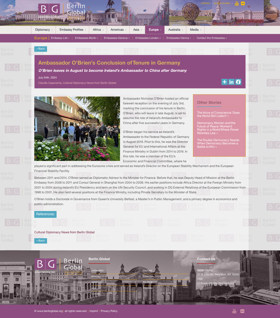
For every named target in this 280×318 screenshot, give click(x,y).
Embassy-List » (60, 38)
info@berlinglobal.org (221, 283)
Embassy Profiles (71, 30)
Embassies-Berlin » (86, 38)
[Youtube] (237, 3)
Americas (117, 30)
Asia (136, 30)
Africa (97, 30)
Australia (174, 30)
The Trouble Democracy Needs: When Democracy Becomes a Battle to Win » (218, 143)
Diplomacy (42, 30)
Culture (147, 271)
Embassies (97, 271)
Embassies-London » (148, 38)
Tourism (147, 288)
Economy (148, 277)
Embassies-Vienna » (178, 38)
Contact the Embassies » (212, 38)
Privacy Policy (109, 311)
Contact (205, 3)
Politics (147, 282)
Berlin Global (222, 3)
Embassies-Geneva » (117, 38)
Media (194, 30)
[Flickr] (243, 3)
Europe (154, 30)
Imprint (94, 311)
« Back (41, 49)
